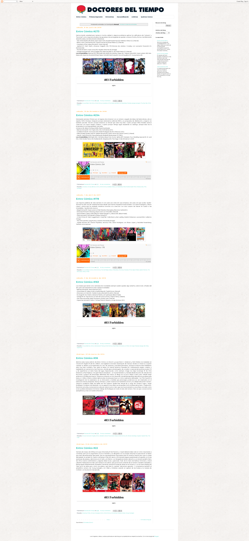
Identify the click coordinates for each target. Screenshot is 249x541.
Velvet (123, 513)
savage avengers (136, 103)
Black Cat (88, 103)
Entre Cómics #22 (87, 448)
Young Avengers (130, 513)
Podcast (129, 103)
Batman (94, 186)
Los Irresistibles (123, 103)
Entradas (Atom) (88, 522)
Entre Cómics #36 (87, 358)
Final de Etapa (104, 270)
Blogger (156, 536)
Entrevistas (110, 17)
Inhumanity (114, 513)
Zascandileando (123, 17)
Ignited (117, 103)
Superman (79, 347)
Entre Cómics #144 (162, 40)
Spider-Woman (143, 270)
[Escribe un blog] (116, 101)
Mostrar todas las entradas (128, 24)
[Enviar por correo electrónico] (114, 101)
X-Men (87, 271)
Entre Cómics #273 (87, 31)
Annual (84, 103)
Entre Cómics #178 (87, 198)
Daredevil (102, 436)
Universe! (79, 188)
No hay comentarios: (105, 100)
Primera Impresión (96, 17)
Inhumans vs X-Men (124, 346)
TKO (145, 186)
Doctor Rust (108, 436)
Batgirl (88, 270)
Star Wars (146, 346)
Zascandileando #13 (162, 66)
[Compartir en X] (117, 101)
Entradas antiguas (146, 519)
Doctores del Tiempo (100, 346)
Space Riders (135, 270)
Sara (142, 186)
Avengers (97, 513)
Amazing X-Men (86, 513)
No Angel (132, 346)
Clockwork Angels (90, 436)
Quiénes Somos (147, 17)
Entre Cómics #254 (88, 115)
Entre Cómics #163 (87, 282)
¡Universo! (84, 186)
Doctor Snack (114, 436)
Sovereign (134, 436)
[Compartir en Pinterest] (121, 101)
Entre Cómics (81, 17)
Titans (84, 271)
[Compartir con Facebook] (119, 101)
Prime (130, 270)
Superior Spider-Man (142, 436)
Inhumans (121, 270)
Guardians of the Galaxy (109, 103)
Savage (141, 346)
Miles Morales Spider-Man (129, 186)
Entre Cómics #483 (162, 53)
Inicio (108, 519)
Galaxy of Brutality (113, 270)
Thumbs (143, 103)
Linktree (135, 17)
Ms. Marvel (128, 436)
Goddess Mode (111, 186)
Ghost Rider (116, 346)
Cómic (93, 103)
